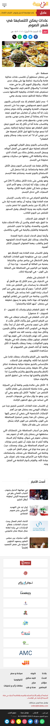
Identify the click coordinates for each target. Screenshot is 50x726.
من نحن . (45, 713)
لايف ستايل (31, 678)
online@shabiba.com (39, 706)
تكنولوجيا (18, 679)
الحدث (44, 678)
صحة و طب (31, 687)
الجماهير (43, 687)
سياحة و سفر (16, 673)
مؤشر (44, 682)
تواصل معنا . (24, 713)
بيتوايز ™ (14, 716)
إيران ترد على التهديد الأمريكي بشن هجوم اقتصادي (19, 510)
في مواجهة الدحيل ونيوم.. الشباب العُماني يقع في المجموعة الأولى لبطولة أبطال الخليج (17, 12)
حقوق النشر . (11, 713)
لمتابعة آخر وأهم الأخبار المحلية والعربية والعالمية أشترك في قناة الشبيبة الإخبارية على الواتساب (25, 697)
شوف (33, 673)
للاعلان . (35, 713)
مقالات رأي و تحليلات (13, 686)
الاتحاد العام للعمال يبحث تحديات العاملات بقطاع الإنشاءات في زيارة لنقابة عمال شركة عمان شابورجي (16, 526)
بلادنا (44, 673)
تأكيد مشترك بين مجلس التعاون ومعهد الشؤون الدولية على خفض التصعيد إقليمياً (16, 543)
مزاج (45, 31)
